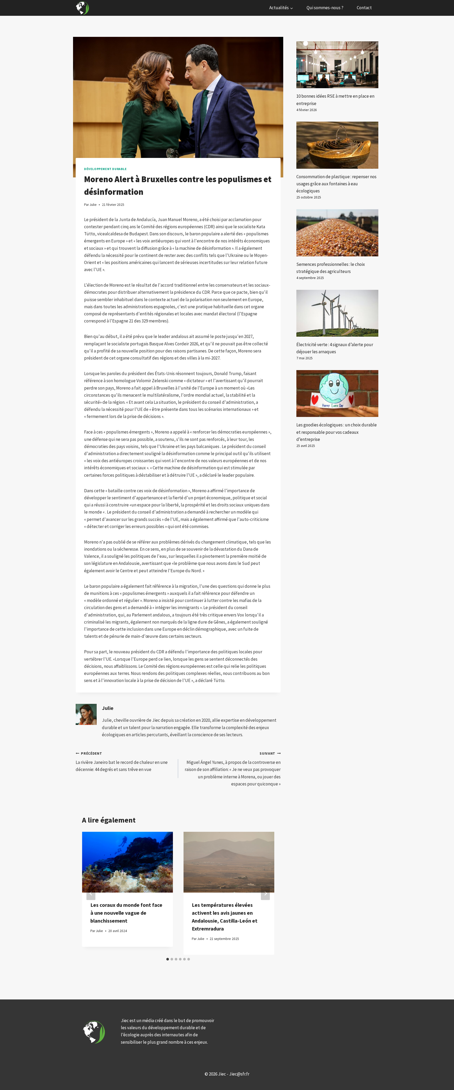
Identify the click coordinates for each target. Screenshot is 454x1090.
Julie (107, 708)
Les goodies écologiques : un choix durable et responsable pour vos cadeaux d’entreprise (336, 432)
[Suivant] (265, 893)
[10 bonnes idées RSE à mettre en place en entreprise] (337, 64)
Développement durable (105, 169)
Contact (364, 8)
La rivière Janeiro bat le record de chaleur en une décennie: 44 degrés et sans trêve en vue (122, 762)
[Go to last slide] (90, 893)
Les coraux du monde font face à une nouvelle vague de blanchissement (126, 913)
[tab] (167, 959)
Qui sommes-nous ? (325, 8)
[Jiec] (83, 8)
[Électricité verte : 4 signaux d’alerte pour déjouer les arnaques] (337, 313)
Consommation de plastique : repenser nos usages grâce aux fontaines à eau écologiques (336, 184)
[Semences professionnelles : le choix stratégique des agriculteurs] (337, 232)
